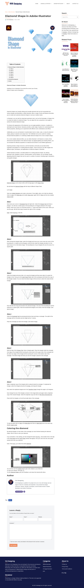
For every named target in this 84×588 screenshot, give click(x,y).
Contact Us (75, 3)
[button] (51, 3)
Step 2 (11, 70)
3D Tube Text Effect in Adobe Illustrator (65, 54)
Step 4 (11, 74)
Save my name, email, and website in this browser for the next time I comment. (27, 541)
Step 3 (11, 72)
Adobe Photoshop (47, 566)
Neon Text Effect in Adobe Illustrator (65, 85)
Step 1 (11, 68)
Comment (11, 523)
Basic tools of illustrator (17, 90)
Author (10, 81)
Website (40, 516)
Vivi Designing (10, 19)
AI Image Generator (47, 569)
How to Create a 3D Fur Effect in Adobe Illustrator (74, 85)
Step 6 (11, 77)
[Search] (77, 17)
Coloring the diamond (13, 79)
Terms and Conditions (67, 569)
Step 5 (11, 75)
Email (25, 516)
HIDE (21, 64)
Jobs (44, 571)
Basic (10, 500)
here (63, 35)
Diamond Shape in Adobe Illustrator (16, 67)
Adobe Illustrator (11, 11)
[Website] (24, 492)
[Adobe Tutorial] (13, 3)
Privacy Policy (65, 566)
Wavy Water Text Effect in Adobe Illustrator (74, 70)
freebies (65, 33)
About (68, 3)
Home (36, 3)
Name (11, 516)
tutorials (65, 32)
